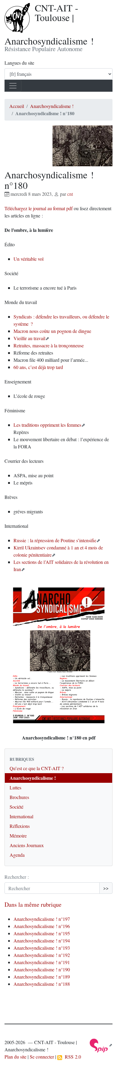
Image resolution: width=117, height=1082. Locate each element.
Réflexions (20, 826)
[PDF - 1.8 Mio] (59, 655)
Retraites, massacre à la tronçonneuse (49, 345)
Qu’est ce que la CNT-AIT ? (37, 768)
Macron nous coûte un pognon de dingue (52, 331)
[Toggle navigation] (12, 86)
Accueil (16, 106)
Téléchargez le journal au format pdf (38, 208)
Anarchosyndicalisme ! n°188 (42, 984)
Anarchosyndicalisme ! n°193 (42, 948)
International (21, 816)
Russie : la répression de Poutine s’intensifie (55, 540)
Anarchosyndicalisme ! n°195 (42, 933)
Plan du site (15, 1056)
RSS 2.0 (71, 1056)
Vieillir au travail (29, 338)
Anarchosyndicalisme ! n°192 (42, 955)
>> (106, 888)
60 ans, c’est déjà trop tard (38, 367)
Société (16, 807)
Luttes (15, 787)
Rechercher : (16, 877)
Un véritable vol (29, 259)
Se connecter (42, 1056)
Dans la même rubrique (33, 904)
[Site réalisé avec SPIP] (101, 1045)
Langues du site (19, 63)
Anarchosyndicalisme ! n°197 (42, 919)
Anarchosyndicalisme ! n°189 (42, 976)
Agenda (17, 855)
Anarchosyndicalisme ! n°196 (42, 926)
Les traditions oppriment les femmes (47, 425)
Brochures (19, 797)
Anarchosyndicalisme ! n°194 (42, 940)
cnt (70, 194)
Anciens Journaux (27, 845)
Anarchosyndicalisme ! (52, 106)
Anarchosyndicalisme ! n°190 (42, 969)
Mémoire (18, 835)
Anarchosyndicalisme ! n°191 (42, 962)
